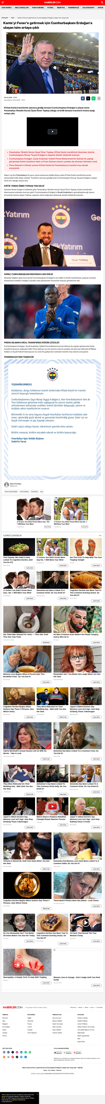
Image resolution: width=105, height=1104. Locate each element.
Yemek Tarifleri (57, 1033)
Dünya (4, 1036)
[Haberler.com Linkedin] (21, 1052)
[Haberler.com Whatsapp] (25, 1052)
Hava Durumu (56, 1018)
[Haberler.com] (12, 1007)
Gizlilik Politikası (82, 1021)
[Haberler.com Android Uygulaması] (67, 1053)
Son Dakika (6, 1027)
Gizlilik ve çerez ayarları (38, 1073)
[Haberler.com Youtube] (12, 1057)
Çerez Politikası (82, 1024)
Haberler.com (56, 1014)
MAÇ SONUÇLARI (22, 8)
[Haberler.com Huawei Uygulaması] (77, 1053)
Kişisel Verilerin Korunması (86, 1027)
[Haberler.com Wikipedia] (8, 1057)
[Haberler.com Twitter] (12, 1052)
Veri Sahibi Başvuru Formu (86, 1030)
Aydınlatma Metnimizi (18, 1100)
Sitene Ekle (81, 1041)
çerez (3, 1096)
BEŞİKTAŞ (61, 8)
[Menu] (3, 2)
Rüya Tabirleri (56, 1030)
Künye (92, 1007)
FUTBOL (50, 8)
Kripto (4, 1030)
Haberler (5, 1014)
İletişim (86, 1007)
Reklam (80, 1007)
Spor (12, 17)
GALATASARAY (88, 8)
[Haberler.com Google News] (4, 1052)
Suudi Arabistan (24, 491)
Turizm (29, 1027)
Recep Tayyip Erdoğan (11, 491)
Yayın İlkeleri (99, 1007)
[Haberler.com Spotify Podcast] (30, 1052)
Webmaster (81, 1033)
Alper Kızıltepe (15, 484)
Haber (45, 1070)
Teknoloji (30, 1021)
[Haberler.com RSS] (4, 1057)
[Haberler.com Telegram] (21, 1057)
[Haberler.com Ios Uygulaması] (58, 1053)
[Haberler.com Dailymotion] (25, 1057)
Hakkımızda (73, 1007)
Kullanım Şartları (83, 1018)
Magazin (5, 1024)
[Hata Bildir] (48, 1073)
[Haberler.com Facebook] (8, 1052)
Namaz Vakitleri (57, 1021)
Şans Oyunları (56, 1027)
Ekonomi (5, 1018)
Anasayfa (5, 17)
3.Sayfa (4, 1033)
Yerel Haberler (32, 1033)
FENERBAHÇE (73, 8)
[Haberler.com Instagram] (17, 1052)
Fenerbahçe (34, 491)
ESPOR (100, 8)
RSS (79, 1039)
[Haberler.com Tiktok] (17, 1057)
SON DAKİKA (7, 8)
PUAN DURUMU (38, 8)
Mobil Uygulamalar (83, 1036)
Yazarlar (30, 1030)
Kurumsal (81, 1014)
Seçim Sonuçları (57, 1024)
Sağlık (29, 1018)
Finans (29, 1024)
